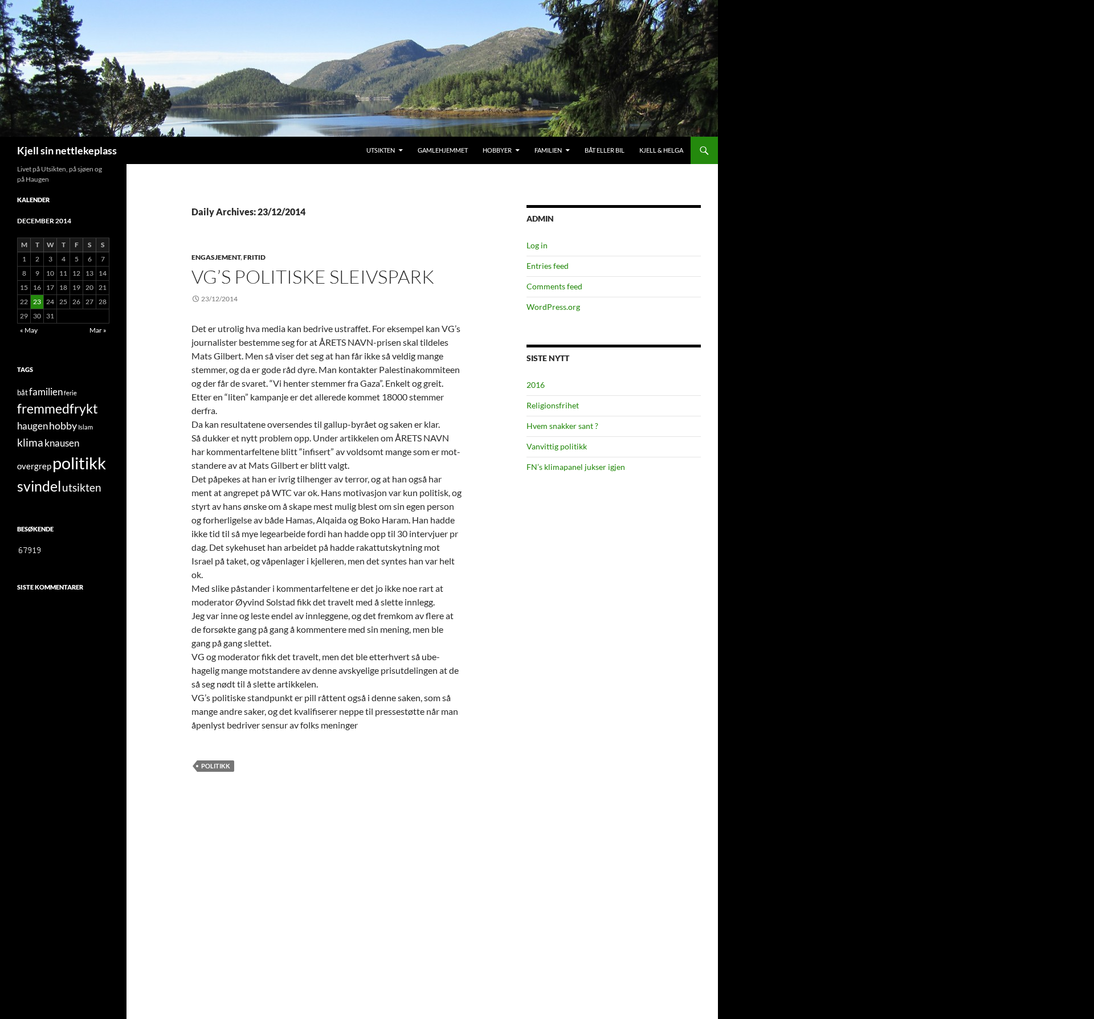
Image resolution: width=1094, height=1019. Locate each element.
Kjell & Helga (661, 150)
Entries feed (547, 266)
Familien (548, 150)
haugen (32, 426)
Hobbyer (497, 150)
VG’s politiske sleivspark (312, 276)
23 (37, 301)
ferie (70, 392)
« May (29, 330)
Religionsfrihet (552, 405)
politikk (215, 766)
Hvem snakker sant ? (562, 426)
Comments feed (554, 286)
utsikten (81, 487)
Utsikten (380, 150)
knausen (61, 443)
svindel (39, 486)
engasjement (215, 257)
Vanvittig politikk (556, 446)
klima (30, 442)
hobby (63, 426)
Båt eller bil (604, 150)
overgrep (34, 466)
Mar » (98, 330)
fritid (254, 257)
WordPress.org (553, 307)
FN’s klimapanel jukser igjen (575, 467)
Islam (85, 427)
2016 (535, 385)
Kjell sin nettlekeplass (67, 150)
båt (22, 392)
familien (46, 392)
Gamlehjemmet (443, 150)
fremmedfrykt (57, 408)
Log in (537, 245)
